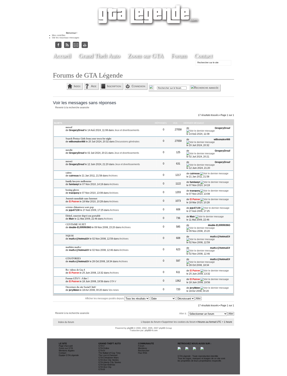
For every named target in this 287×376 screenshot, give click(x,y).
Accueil (62, 55)
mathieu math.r (73, 247)
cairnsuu (74, 175)
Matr (71, 218)
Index (77, 86)
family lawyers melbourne (78, 181)
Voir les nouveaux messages (65, 37)
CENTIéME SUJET (76, 224)
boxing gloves (72, 190)
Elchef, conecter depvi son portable (83, 215)
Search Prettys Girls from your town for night (88, 138)
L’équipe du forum (150, 322)
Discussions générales (127, 141)
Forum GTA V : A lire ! (77, 278)
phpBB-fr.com (151, 330)
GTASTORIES (73, 258)
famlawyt (74, 184)
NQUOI (70, 235)
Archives (113, 175)
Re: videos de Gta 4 (75, 269)
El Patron (74, 201)
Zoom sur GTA (145, 55)
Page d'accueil (65, 346)
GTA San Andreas (106, 364)
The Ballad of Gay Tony (109, 353)
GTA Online (103, 348)
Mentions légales (67, 350)
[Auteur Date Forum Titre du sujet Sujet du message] (163, 298)
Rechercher (143, 350)
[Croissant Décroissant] (189, 298)
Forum (179, 55)
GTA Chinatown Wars (108, 357)
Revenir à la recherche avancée (72, 107)
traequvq (74, 193)
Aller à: (183, 313)
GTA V (113, 281)
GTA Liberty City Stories (109, 362)
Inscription (114, 86)
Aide (93, 86)
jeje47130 (74, 210)
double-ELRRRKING (80, 227)
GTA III (101, 369)
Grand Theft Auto (99, 55)
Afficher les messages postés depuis (104, 298)
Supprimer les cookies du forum (179, 322)
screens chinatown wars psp (80, 207)
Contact (203, 55)
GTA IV (101, 350)
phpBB (130, 328)
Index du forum (66, 322)
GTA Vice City (104, 367)
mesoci (69, 161)
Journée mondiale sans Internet (81, 198)
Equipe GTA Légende (69, 355)
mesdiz (69, 150)
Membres (142, 348)
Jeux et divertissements (126, 130)
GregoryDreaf (76, 130)
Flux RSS (142, 353)
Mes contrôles (58, 35)
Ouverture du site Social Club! (81, 287)
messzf (69, 127)
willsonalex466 (77, 141)
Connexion (138, 86)
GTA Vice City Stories (108, 360)
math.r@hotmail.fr (79, 238)
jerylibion (74, 290)
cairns (69, 172)
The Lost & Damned (107, 355)
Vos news (114, 290)
